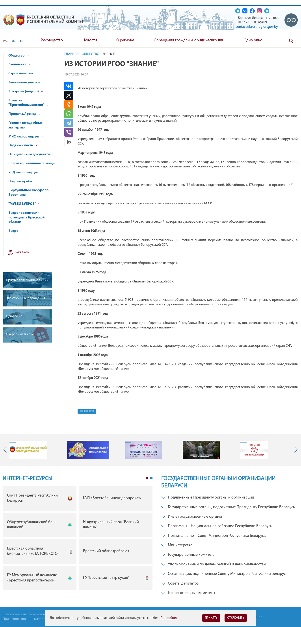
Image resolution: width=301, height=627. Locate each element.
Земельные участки (24, 82)
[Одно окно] (27, 316)
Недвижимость (21, 145)
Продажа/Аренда (22, 114)
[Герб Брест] (20, 20)
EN (21, 41)
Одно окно (253, 40)
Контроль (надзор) (23, 91)
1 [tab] (147, 478)
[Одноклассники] (70, 104)
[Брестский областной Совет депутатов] (28, 450)
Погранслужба (20, 181)
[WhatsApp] (70, 113)
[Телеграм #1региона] (266, 11)
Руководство (52, 40)
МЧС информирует (24, 136)
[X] (70, 95)
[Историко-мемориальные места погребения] (201, 450)
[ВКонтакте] (70, 86)
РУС (5, 41)
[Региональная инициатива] (88, 450)
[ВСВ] (291, 20)
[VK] (244, 11)
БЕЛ (14, 41)
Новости (89, 40)
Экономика (17, 64)
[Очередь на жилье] (27, 335)
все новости (87, 411)
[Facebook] (252, 11)
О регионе (125, 40)
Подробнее (169, 618)
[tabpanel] (77, 539)
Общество (16, 55)
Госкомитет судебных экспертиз (25, 125)
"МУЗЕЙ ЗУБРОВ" (22, 204)
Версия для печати (68, 141)
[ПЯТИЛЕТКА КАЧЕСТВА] (254, 450)
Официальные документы (29, 154)
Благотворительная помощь (31, 163)
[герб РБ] (8, 20)
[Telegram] (70, 123)
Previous (6, 450)
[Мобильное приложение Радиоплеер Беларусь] (143, 450)
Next (295, 450)
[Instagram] (259, 11)
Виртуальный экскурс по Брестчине (28, 193)
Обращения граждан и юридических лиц (189, 40)
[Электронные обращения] (27, 298)
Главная (71, 54)
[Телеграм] (237, 11)
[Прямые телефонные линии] (27, 280)
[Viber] (71, 132)
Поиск (291, 41)
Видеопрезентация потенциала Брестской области (26, 217)
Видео (13, 231)
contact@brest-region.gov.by (257, 27)
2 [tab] (151, 478)
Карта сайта (22, 252)
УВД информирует (23, 172)
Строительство (20, 73)
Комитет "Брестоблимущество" (26, 103)
